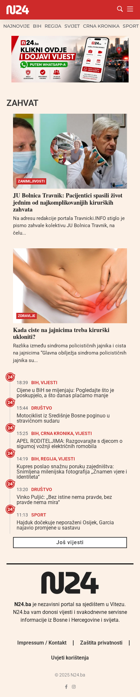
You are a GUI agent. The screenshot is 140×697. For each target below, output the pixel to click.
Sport (131, 26)
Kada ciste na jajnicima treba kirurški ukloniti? (61, 333)
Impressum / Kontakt (41, 643)
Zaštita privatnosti (101, 643)
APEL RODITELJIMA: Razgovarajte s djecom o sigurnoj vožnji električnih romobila (69, 443)
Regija (53, 26)
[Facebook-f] (66, 687)
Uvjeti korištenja (70, 658)
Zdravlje (26, 316)
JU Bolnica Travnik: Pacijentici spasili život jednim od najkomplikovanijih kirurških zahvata (67, 202)
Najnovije (16, 26)
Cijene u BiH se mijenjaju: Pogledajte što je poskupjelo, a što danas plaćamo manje (65, 393)
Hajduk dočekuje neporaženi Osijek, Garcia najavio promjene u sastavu (65, 525)
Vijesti (49, 382)
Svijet (72, 26)
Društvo (41, 408)
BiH (37, 26)
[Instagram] (74, 687)
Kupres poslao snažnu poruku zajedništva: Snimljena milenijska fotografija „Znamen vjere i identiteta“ (72, 471)
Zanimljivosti (31, 181)
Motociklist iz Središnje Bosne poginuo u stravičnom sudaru (63, 418)
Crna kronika (101, 26)
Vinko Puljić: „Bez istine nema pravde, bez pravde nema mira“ (64, 499)
